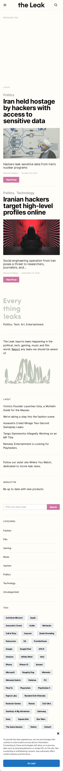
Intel (42, 657)
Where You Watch (40, 462)
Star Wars (41, 719)
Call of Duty (11, 633)
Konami (39, 664)
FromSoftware (40, 641)
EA (25, 641)
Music (6, 556)
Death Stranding (46, 633)
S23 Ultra (46, 703)
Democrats (11, 641)
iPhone (9, 664)
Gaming (7, 548)
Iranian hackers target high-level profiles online (28, 205)
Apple (33, 618)
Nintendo (46, 672)
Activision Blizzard (14, 618)
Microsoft (10, 672)
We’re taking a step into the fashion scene (28, 416)
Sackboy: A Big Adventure (18, 711)
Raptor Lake (11, 696)
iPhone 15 (24, 664)
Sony (8, 719)
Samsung (41, 711)
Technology (25, 193)
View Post (11, 179)
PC (45, 680)
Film (5, 539)
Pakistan (32, 680)
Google (9, 649)
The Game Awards (14, 727)
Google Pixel (25, 649)
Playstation (25, 688)
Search (53, 507)
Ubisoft (47, 727)
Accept (31, 763)
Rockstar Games (13, 703)
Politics (8, 95)
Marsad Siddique (10, 173)
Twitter (33, 727)
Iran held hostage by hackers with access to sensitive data (29, 111)
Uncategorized (11, 592)
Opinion (7, 565)
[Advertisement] (31, 52)
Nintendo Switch (13, 680)
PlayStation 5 (44, 688)
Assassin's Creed (14, 625)
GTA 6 (41, 649)
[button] (58, 733)
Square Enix (23, 719)
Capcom (28, 633)
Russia (32, 703)
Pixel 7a (9, 688)
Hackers (9, 657)
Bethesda (46, 625)
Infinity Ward (26, 657)
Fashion (7, 530)
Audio (32, 625)
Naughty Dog (28, 672)
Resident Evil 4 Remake (35, 696)
